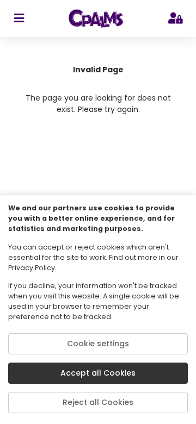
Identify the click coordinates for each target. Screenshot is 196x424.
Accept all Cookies (98, 372)
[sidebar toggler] (19, 18)
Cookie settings (98, 343)
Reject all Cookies (98, 402)
